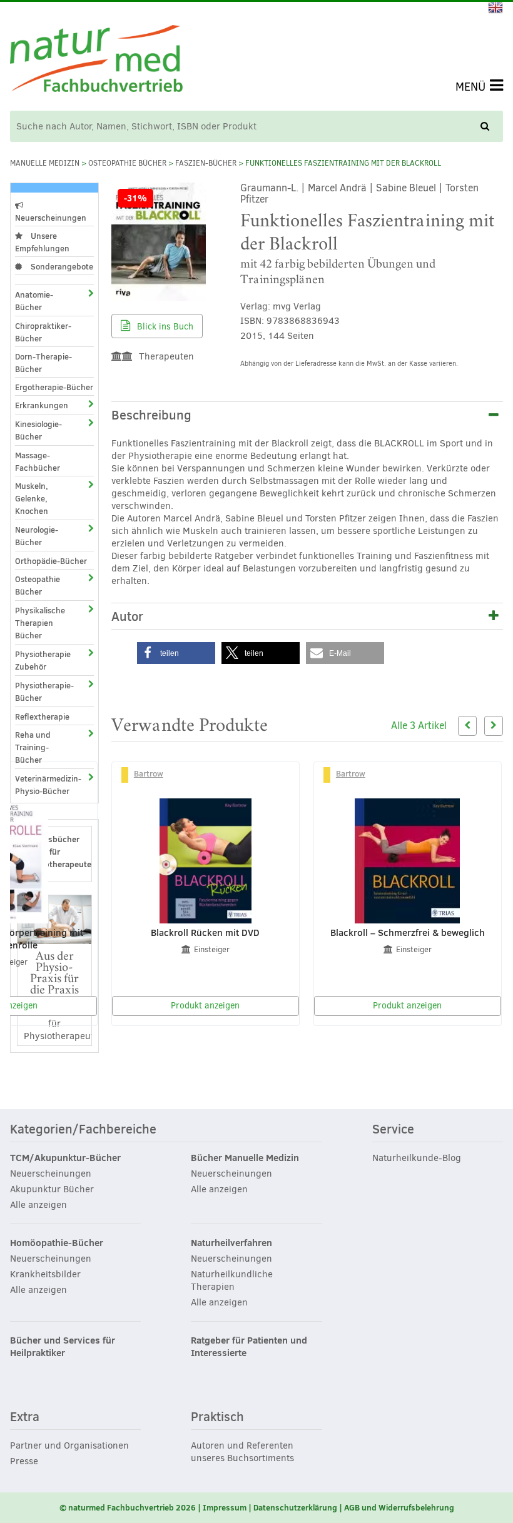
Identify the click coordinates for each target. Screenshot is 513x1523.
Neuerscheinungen (50, 217)
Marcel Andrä (337, 187)
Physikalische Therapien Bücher (40, 623)
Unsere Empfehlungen (42, 242)
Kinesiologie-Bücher (38, 430)
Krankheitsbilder (45, 1274)
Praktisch (217, 1417)
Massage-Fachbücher (37, 461)
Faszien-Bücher (205, 163)
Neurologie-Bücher (36, 536)
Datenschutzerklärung (295, 1507)
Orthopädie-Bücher (51, 560)
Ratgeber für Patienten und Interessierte (249, 1346)
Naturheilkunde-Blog (416, 1158)
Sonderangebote (61, 266)
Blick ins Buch (164, 327)
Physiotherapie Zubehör (43, 660)
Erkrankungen (41, 405)
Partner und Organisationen (69, 1445)
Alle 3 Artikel (419, 725)
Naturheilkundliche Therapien (232, 1280)
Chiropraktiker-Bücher (43, 332)
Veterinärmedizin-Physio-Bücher (43, 785)
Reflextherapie (42, 716)
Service (393, 1130)
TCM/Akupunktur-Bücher (65, 1158)
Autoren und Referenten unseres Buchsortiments (242, 1451)
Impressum (224, 1507)
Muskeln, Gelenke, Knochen (31, 498)
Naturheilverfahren (231, 1243)
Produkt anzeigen (205, 1006)
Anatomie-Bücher (34, 301)
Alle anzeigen (38, 1205)
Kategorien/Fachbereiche (83, 1130)
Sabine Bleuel (406, 187)
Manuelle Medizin (44, 163)
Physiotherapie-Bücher (43, 691)
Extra (24, 1417)
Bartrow (148, 773)
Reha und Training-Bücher (33, 747)
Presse (24, 1461)
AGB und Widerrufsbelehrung (399, 1507)
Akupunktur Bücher (52, 1189)
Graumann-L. (269, 187)
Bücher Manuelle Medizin (245, 1158)
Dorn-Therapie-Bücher (43, 362)
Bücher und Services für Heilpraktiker (62, 1346)
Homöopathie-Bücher (56, 1243)
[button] (176, 653)
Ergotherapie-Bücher (54, 387)
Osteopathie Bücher (127, 163)
